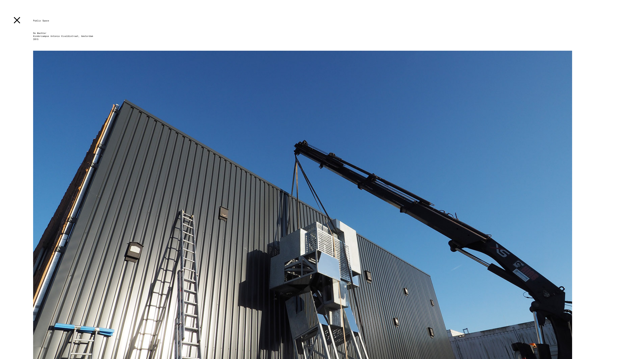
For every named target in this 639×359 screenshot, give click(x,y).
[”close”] (17, 20)
